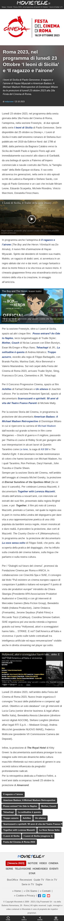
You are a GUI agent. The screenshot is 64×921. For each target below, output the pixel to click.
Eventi (9, 7)
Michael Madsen (47, 425)
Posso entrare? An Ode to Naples (20, 806)
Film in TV (51, 879)
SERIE (9, 868)
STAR (32, 873)
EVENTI (53, 868)
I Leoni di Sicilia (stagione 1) (38, 836)
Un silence (40, 818)
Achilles (27, 818)
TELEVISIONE (23, 868)
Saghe (38, 884)
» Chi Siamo (30, 891)
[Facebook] (39, 895)
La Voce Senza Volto (49, 830)
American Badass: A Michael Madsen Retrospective (29, 800)
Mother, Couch (48, 806)
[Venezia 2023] (15, 863)
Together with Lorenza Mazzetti (19, 830)
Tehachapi (8, 812)
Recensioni (26, 879)
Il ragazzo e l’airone (13, 794)
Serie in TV (28, 884)
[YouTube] (48, 895)
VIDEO (43, 863)
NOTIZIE (33, 863)
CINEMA (53, 863)
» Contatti (45, 891)
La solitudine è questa (29, 812)
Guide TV (39, 879)
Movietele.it (32, 2)
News (4, 7)
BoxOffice (12, 879)
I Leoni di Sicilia (11, 836)
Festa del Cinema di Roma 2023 (19, 842)
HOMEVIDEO (40, 868)
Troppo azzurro (11, 818)
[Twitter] (43, 895)
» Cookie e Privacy (24, 895)
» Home (16, 891)
